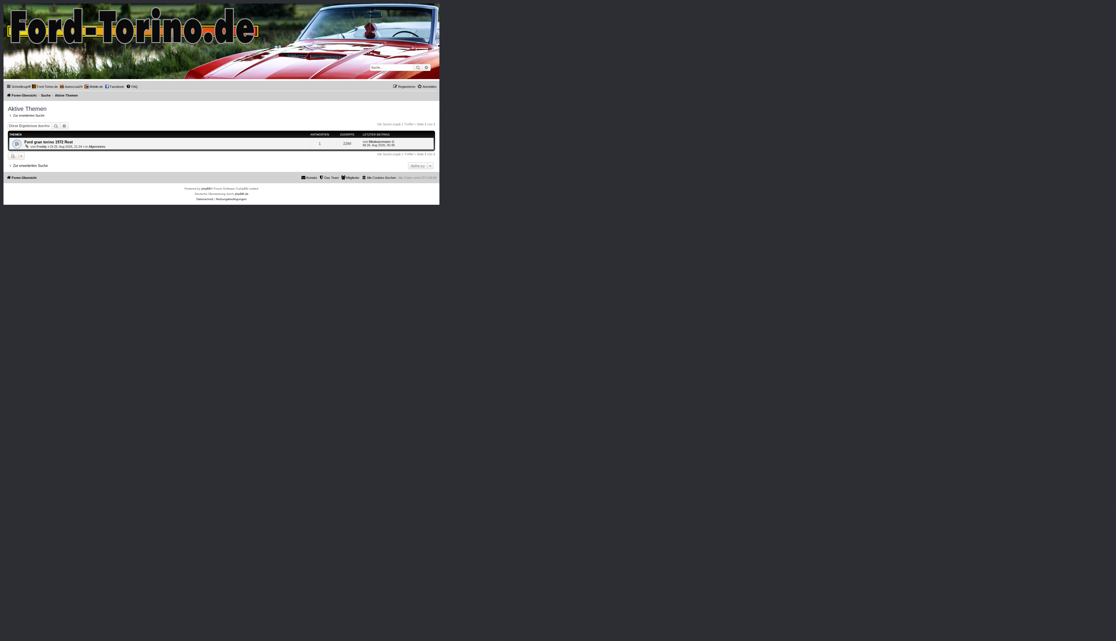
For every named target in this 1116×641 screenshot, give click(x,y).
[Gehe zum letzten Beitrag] (393, 141)
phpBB (206, 188)
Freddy (42, 146)
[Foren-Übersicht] (133, 24)
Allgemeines (97, 146)
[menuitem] (45, 86)
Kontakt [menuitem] (311, 177)
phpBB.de (241, 193)
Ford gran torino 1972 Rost (48, 142)
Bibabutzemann (380, 141)
